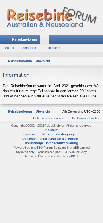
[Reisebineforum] (51, 17)
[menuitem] (97, 61)
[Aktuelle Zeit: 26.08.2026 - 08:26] (90, 61)
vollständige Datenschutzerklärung (51, 143)
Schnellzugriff (5, 40)
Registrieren (52, 47)
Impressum (31, 134)
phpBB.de (72, 156)
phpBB (35, 147)
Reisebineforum (24, 39)
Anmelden (29, 47)
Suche (9, 47)
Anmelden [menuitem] (91, 40)
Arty (32, 152)
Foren (46, 40)
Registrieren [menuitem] (100, 40)
